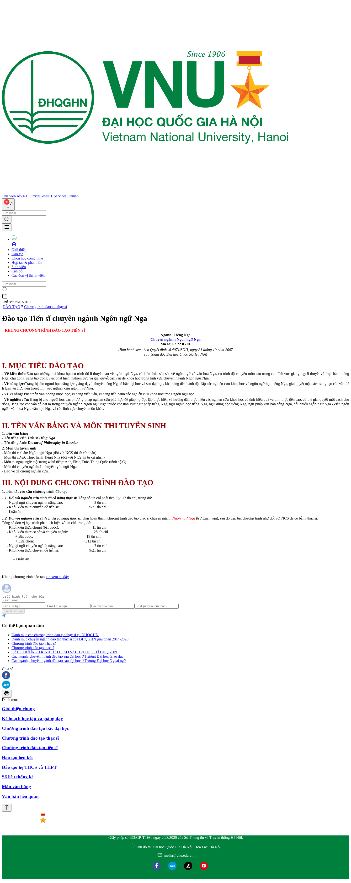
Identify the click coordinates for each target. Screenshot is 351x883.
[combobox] (8, 204)
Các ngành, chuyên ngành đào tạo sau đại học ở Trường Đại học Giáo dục (67, 656)
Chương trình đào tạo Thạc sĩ (33, 643)
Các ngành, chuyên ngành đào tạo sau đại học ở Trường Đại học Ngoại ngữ (68, 661)
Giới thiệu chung (18, 708)
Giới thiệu (19, 250)
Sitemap (72, 196)
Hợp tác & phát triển (26, 262)
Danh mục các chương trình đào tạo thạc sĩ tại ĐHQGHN (55, 635)
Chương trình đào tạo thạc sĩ (45, 307)
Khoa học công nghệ (27, 258)
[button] (175, 675)
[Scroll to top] (6, 808)
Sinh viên (18, 267)
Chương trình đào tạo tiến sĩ (30, 747)
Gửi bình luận (13, 611)
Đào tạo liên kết (17, 757)
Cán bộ (16, 271)
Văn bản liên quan (20, 796)
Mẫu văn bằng (16, 786)
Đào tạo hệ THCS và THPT (29, 767)
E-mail (44, 196)
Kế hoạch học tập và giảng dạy (32, 718)
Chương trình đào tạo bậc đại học (35, 728)
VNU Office (29, 196)
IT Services (57, 196)
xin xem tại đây (57, 577)
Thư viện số (11, 196)
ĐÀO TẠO (11, 307)
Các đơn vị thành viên (28, 275)
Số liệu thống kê (17, 776)
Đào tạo (17, 254)
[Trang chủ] (145, 192)
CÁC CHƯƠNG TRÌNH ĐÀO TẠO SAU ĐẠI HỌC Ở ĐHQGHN (64, 652)
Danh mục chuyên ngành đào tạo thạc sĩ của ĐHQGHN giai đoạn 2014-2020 (69, 639)
